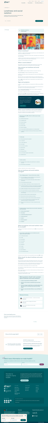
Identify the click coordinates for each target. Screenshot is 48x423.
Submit (42, 364)
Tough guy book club (24, 216)
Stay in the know (23, 105)
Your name (5, 362)
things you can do (25, 175)
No (41, 334)
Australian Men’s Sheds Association (26, 214)
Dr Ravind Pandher (23, 31)
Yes (38, 334)
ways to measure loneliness (25, 89)
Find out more (17, 402)
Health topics (7, 7)
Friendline (22, 221)
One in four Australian (21, 72)
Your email (23, 362)
